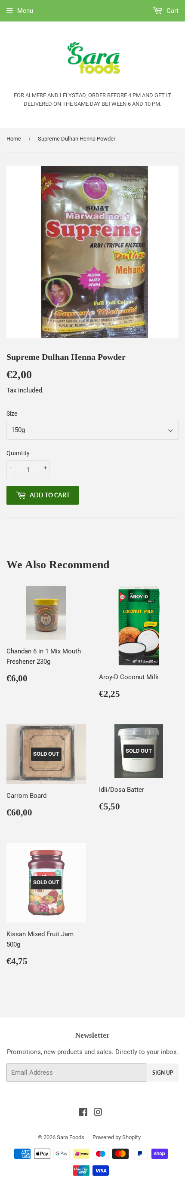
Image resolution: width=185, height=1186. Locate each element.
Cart (172, 11)
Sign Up (162, 1073)
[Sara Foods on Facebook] (83, 1113)
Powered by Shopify (116, 1137)
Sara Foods (70, 1137)
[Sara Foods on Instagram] (98, 1113)
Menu (25, 11)
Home (13, 138)
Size (11, 413)
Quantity (18, 453)
